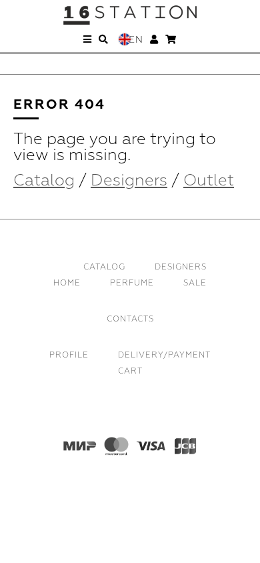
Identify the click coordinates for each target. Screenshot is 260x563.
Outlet (208, 180)
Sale (195, 283)
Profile (69, 355)
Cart (130, 371)
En (136, 39)
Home (67, 283)
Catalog (44, 180)
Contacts (130, 319)
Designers (129, 180)
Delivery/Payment (164, 355)
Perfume (132, 283)
